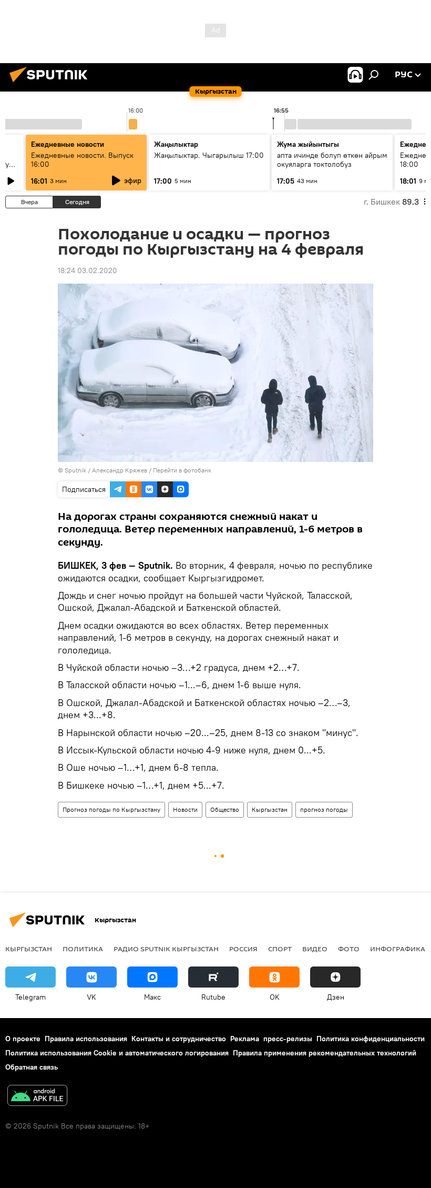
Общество (224, 809)
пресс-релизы (287, 1038)
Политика (83, 948)
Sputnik (75, 470)
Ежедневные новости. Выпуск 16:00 (82, 159)
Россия (243, 948)
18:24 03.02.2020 (87, 270)
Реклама (244, 1038)
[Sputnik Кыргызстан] (51, 83)
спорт (280, 948)
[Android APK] (37, 1097)
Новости (185, 809)
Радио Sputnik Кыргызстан (166, 948)
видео (314, 948)
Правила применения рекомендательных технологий (324, 1053)
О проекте (22, 1038)
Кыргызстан (270, 809)
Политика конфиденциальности (370, 1038)
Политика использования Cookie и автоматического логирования (117, 1053)
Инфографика (397, 948)
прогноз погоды (324, 809)
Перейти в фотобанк (182, 470)
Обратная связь (31, 1067)
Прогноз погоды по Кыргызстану (111, 809)
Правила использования (86, 1038)
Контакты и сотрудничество (178, 1038)
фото (349, 948)
